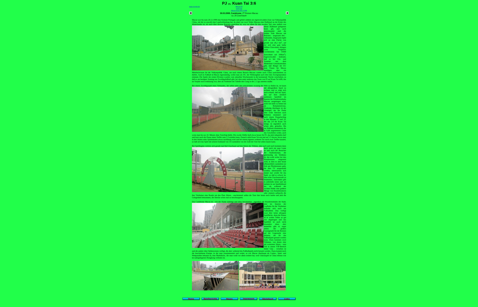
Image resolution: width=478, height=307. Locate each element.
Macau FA (239, 6)
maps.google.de (194, 6)
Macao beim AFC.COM (239, 10)
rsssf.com (239, 8)
